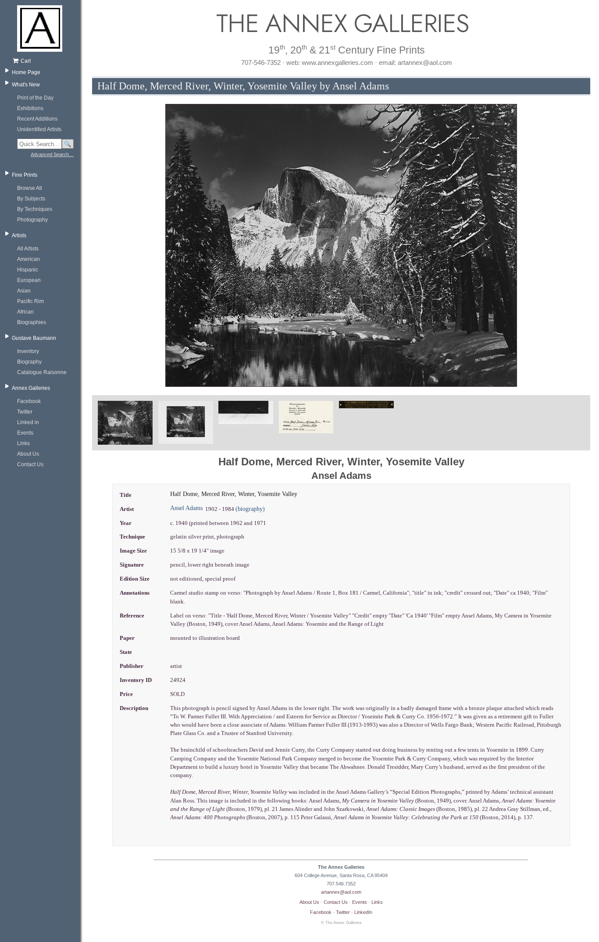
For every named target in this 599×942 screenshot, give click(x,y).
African (25, 312)
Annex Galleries (31, 388)
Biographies (31, 322)
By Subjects (31, 199)
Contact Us (30, 464)
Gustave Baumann (34, 338)
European (29, 280)
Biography (29, 362)
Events (25, 433)
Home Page (26, 72)
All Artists (28, 249)
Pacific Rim (30, 301)
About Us (28, 454)
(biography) (250, 509)
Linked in (28, 422)
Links (23, 443)
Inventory (28, 351)
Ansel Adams (186, 508)
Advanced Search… (52, 154)
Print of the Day (35, 98)
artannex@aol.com (341, 892)
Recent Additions (37, 119)
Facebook (29, 401)
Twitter (24, 412)
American (28, 259)
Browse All (29, 188)
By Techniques (34, 209)
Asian (24, 291)
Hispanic (27, 270)
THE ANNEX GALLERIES (341, 23)
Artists (19, 235)
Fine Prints (24, 175)
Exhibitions (30, 108)
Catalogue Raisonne (42, 372)
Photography (32, 220)
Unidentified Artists (39, 129)
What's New (26, 85)
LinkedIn (363, 912)
